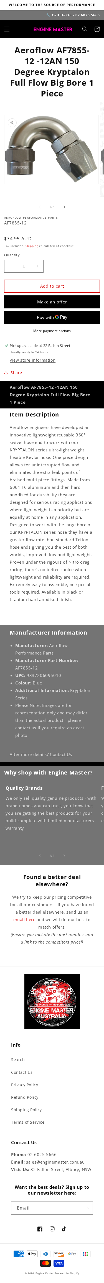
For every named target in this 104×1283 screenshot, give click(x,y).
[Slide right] (64, 207)
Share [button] (16, 372)
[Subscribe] (86, 1208)
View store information (32, 360)
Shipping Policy (26, 1109)
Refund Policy (25, 1097)
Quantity (12, 254)
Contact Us (61, 754)
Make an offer (52, 302)
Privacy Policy (24, 1084)
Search (18, 1059)
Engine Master (44, 1273)
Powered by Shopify (67, 1273)
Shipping (32, 246)
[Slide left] (40, 207)
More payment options (52, 330)
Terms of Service (28, 1122)
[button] (7, 29)
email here (24, 919)
